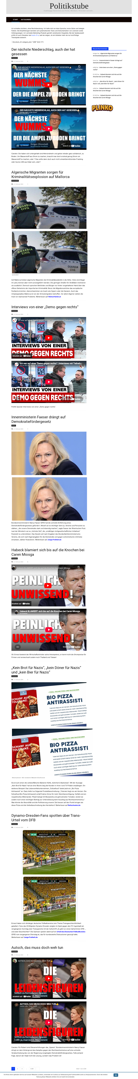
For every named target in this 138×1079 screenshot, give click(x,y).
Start (15, 19)
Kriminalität (15, 180)
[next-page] (37, 1069)
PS (12, 61)
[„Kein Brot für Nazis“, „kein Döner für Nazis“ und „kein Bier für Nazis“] (48, 704)
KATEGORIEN (26, 19)
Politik (13, 425)
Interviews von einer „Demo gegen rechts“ (44, 307)
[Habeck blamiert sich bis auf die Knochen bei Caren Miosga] (48, 585)
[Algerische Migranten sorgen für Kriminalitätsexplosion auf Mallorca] (48, 208)
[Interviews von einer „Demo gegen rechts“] (48, 338)
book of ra (35, 35)
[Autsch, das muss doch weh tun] (48, 978)
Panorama (14, 58)
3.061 (32, 1069)
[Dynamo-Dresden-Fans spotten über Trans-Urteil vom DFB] (48, 852)
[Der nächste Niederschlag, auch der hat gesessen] (48, 84)
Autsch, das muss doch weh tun (37, 947)
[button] (124, 20)
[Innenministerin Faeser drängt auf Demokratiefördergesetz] (48, 453)
